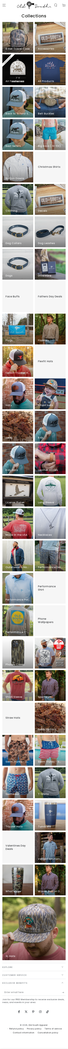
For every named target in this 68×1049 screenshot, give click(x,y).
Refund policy (16, 1029)
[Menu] (4, 5)
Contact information (23, 1032)
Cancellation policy (48, 1032)
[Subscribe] (64, 992)
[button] (56, 5)
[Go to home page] (34, 5)
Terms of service (53, 1029)
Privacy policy (34, 1029)
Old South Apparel (37, 1025)
